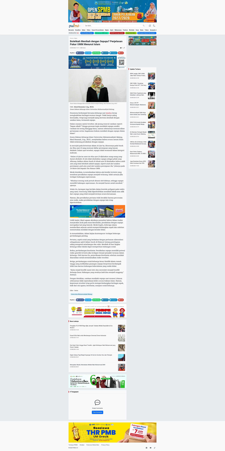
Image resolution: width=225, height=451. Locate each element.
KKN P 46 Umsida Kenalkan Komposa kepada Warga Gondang (138, 123)
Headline (78, 30)
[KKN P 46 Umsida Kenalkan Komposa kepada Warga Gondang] (151, 124)
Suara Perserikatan (98, 30)
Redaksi (82, 445)
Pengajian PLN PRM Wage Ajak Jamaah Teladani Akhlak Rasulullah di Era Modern (91, 327)
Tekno (147, 30)
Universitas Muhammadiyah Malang (81, 294)
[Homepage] (75, 25)
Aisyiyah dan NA (155, 30)
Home (71, 38)
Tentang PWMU (73, 445)
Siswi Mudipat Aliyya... (87, 33)
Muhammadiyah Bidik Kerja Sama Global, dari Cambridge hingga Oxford (138, 114)
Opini (111, 30)
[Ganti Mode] (154, 26)
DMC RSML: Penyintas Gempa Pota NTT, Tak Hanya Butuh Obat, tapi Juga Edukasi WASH (138, 84)
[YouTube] (150, 448)
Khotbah (131, 30)
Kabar (83, 30)
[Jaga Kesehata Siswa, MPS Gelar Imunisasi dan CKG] (151, 163)
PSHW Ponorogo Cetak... (117, 33)
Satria (76, 291)
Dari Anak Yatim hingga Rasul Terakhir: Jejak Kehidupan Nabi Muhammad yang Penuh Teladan (92, 346)
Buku (141, 30)
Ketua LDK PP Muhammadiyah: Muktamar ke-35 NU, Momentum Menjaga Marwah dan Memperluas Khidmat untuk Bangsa (138, 104)
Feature (125, 30)
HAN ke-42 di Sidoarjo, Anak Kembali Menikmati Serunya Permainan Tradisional (138, 143)
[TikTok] (154, 448)
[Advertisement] (142, 56)
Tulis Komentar (97, 412)
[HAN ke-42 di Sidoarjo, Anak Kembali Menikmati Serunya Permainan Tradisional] (151, 144)
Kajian (107, 30)
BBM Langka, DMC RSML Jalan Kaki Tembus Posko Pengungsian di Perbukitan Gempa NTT (137, 75)
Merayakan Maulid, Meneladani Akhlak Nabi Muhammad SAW (87, 365)
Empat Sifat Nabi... (131, 33)
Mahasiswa (118, 30)
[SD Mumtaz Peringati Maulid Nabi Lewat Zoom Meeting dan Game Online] (151, 134)
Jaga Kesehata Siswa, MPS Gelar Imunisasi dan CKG (138, 162)
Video (88, 30)
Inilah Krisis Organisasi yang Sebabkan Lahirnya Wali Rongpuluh (138, 94)
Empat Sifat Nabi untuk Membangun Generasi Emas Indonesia (88, 335)
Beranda (71, 30)
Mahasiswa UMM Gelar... (101, 33)
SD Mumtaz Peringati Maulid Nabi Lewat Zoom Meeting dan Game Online (138, 133)
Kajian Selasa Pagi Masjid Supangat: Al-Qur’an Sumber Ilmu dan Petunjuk (91, 355)
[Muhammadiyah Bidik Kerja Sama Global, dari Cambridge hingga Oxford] (151, 115)
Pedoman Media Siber (92, 445)
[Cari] (144, 25)
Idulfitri (109, 113)
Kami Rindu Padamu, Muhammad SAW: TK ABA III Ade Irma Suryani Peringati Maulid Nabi (138, 153)
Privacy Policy (105, 445)
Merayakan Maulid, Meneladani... (147, 33)
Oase (137, 30)
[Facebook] (146, 448)
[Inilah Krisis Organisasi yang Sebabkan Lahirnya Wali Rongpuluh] (151, 95)
